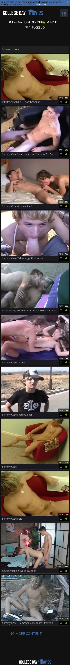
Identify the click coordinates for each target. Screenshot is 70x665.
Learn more (41, 4)
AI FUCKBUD (36, 27)
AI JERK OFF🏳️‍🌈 (36, 22)
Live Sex (16, 22)
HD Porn (55, 22)
